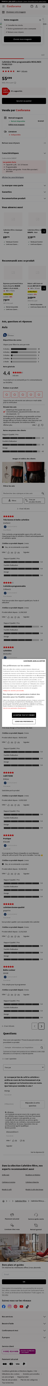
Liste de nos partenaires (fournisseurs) (14, 708)
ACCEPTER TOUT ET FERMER (24, 715)
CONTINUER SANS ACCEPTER (34, 661)
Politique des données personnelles (13, 690)
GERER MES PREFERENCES (24, 721)
